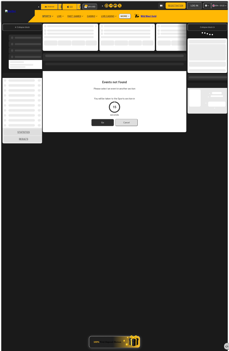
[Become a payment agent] (161, 5)
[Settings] (207, 6)
